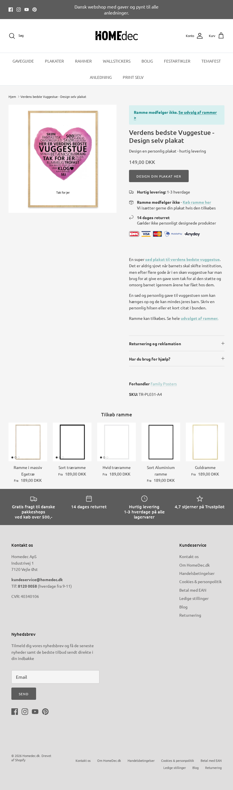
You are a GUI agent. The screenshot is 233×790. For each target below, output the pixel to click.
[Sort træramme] (72, 442)
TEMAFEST (211, 60)
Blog (183, 606)
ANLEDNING (101, 77)
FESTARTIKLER (177, 60)
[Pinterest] (34, 9)
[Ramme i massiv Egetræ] (28, 442)
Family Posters (164, 383)
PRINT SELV (133, 77)
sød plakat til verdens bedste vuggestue (182, 259)
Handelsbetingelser (197, 573)
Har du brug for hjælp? (149, 358)
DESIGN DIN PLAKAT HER (158, 176)
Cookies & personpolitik (200, 581)
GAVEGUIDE (23, 60)
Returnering (190, 615)
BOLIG (147, 60)
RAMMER (83, 60)
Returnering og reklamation (155, 343)
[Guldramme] (205, 442)
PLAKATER (54, 60)
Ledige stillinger (194, 598)
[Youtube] (26, 9)
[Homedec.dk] (117, 36)
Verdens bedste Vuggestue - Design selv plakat (53, 96)
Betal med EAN (192, 589)
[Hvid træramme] (116, 442)
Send (24, 694)
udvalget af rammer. (199, 318)
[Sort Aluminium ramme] (161, 442)
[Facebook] (11, 9)
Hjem (12, 96)
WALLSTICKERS (116, 60)
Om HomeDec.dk (194, 564)
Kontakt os (189, 556)
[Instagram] (18, 9)
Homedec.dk (31, 755)
